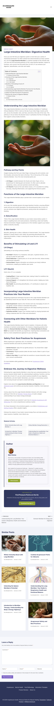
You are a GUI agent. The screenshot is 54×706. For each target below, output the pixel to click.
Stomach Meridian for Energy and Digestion (42, 518)
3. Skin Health (11, 82)
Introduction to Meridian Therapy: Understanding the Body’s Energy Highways (13, 607)
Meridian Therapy (8, 49)
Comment (5, 650)
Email (22, 669)
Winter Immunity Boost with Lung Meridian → (13, 425)
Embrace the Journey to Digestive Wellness (17, 94)
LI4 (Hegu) (10, 85)
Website (39, 669)
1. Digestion (10, 78)
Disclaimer (43, 700)
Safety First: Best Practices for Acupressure (17, 92)
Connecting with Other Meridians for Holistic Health (19, 90)
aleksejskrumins (8, 559)
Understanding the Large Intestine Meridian (17, 73)
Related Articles (11, 96)
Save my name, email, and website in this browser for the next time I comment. (23, 673)
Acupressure (10, 687)
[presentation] (14, 543)
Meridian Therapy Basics (25, 394)
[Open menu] (51, 7)
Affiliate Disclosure (30, 701)
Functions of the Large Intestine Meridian (16, 77)
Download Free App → (27, 503)
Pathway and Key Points (13, 75)
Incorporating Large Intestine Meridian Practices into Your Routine (23, 89)
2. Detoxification (12, 80)
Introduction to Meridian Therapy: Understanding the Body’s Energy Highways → (13, 433)
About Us (32, 690)
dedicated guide (8, 386)
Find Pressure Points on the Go (15, 99)
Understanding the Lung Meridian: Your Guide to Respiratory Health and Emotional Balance (14, 519)
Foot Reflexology (29, 687)
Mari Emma (12, 455)
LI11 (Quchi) (11, 87)
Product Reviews (23, 690)
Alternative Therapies (41, 687)
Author (7, 98)
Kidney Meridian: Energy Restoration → (39, 425)
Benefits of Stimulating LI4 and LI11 (15, 84)
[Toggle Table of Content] (38, 71)
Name (4, 669)
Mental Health (19, 687)
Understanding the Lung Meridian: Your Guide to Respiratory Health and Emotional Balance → (38, 433)
